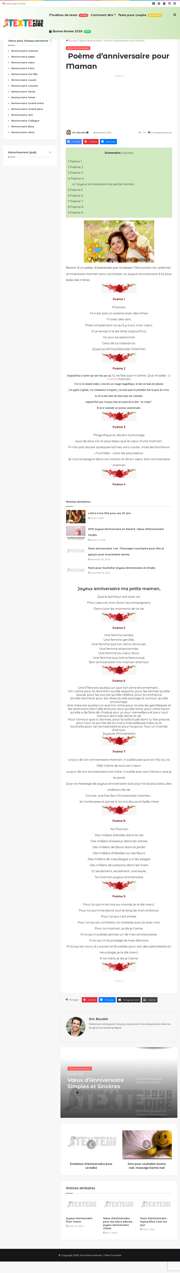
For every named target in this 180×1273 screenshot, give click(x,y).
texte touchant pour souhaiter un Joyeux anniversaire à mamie (97, 1085)
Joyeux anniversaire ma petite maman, (103, 184)
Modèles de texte (68, 15)
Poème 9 (75, 212)
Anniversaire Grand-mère (27, 103)
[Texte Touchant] (23, 23)
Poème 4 (76, 178)
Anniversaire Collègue (25, 120)
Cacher (128, 152)
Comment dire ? (103, 15)
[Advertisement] (119, 102)
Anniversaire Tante (23, 97)
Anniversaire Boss (22, 126)
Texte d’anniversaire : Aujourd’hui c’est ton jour (154, 1222)
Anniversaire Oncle (23, 91)
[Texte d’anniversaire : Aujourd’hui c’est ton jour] (156, 1206)
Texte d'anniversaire (90, 40)
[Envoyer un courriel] (87, 132)
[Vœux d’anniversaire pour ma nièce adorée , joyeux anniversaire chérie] (119, 1206)
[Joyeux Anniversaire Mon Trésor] (82, 1206)
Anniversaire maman (24, 50)
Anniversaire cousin (23, 79)
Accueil (72, 40)
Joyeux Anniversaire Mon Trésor (79, 1220)
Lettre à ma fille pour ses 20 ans (109, 513)
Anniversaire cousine (24, 85)
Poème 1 (75, 161)
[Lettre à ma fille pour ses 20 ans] (75, 516)
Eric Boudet (79, 132)
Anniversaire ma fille (24, 74)
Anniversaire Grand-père (27, 109)
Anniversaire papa (23, 56)
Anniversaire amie (23, 132)
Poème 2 (75, 167)
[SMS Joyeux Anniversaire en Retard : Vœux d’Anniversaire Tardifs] (75, 532)
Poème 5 (75, 190)
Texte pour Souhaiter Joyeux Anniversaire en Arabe (121, 567)
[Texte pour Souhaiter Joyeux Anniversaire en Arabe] (75, 571)
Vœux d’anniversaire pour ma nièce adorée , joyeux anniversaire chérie (118, 1223)
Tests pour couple (139, 15)
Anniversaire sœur (23, 62)
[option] (118, 1082)
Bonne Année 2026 (71, 31)
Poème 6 (75, 195)
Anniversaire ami (22, 114)
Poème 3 (75, 172)
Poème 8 (75, 207)
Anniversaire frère (22, 68)
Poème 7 (75, 201)
